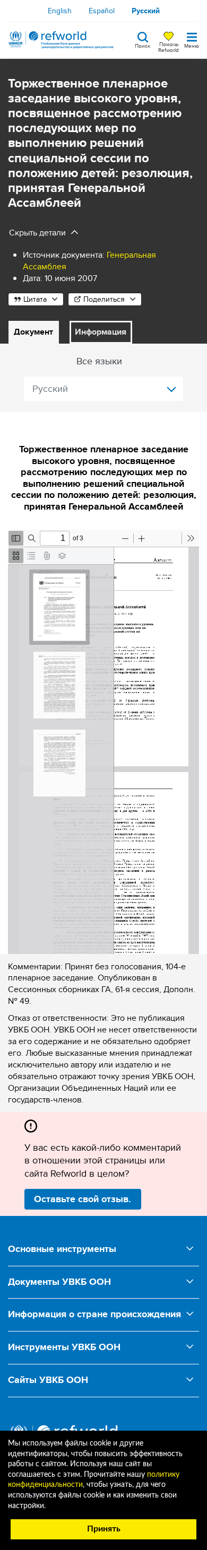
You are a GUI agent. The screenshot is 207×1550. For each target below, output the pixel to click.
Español (102, 10)
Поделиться (104, 299)
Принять (103, 1529)
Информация (100, 332)
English (60, 10)
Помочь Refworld (168, 46)
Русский (146, 10)
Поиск (142, 45)
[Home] (61, 40)
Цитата (35, 299)
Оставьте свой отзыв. (82, 1199)
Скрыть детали (37, 232)
